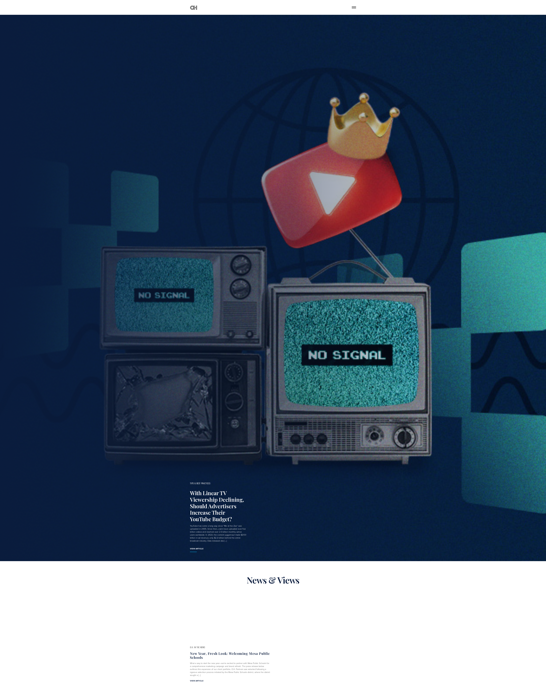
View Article (196, 548)
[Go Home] (193, 7)
